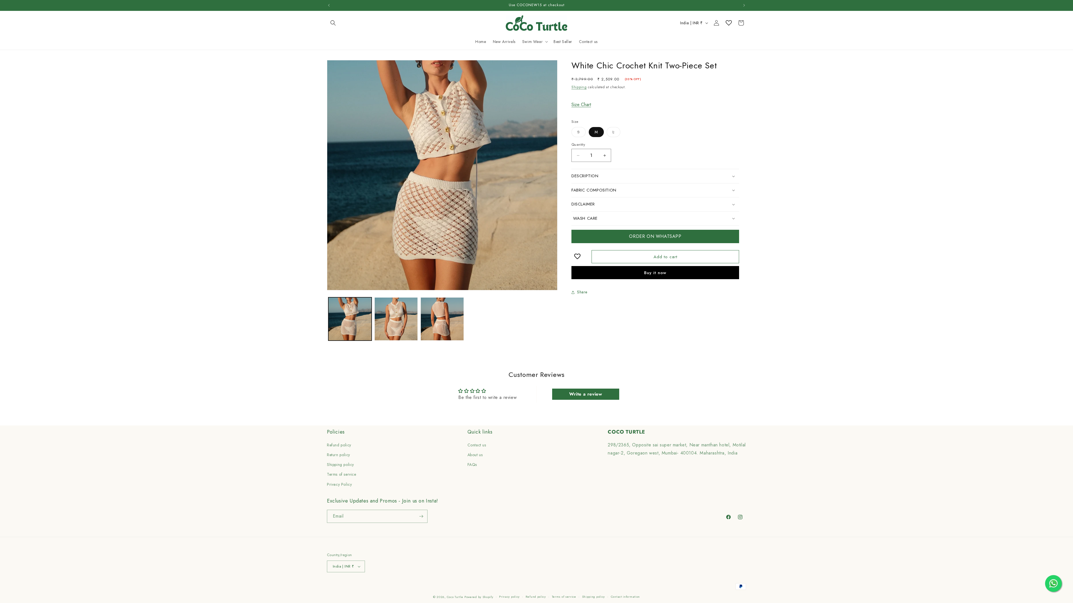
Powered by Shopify (478, 597)
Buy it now (655, 273)
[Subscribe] (421, 516)
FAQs (472, 464)
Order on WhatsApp (655, 236)
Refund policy (339, 445)
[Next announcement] (744, 5)
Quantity (578, 144)
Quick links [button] (480, 432)
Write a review (585, 394)
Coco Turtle (455, 597)
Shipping (579, 87)
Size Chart (581, 104)
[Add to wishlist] (577, 256)
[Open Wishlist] (729, 23)
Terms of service (341, 474)
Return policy (338, 455)
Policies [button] (336, 432)
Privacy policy (509, 596)
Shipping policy (340, 464)
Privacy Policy (339, 484)
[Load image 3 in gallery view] (442, 319)
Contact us (476, 445)
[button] (333, 23)
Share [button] (582, 292)
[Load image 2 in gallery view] (396, 319)
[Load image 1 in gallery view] (350, 319)
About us (475, 455)
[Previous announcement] (329, 5)
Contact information (625, 596)
